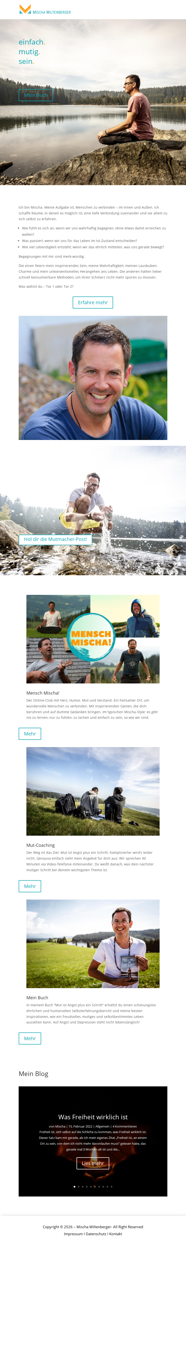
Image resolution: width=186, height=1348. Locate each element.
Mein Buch (36, 95)
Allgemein (102, 1126)
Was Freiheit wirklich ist (93, 1117)
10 (111, 1187)
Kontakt (115, 1233)
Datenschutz (96, 1233)
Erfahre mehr (93, 302)
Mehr (30, 733)
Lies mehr (93, 1163)
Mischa (60, 1126)
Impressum (73, 1233)
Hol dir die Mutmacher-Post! (55, 539)
